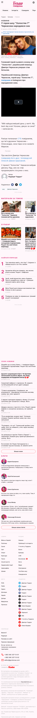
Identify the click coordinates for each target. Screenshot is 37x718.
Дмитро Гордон (27, 583)
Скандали (25, 10)
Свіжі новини (7, 361)
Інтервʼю (15, 10)
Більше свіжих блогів (18, 527)
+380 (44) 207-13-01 (11, 655)
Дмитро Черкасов (12, 189)
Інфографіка (5, 568)
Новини (5, 10)
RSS (23, 615)
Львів (3, 586)
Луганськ (4, 604)
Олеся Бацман (26, 606)
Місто (3, 579)
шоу (3, 189)
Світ (2, 549)
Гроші (3, 546)
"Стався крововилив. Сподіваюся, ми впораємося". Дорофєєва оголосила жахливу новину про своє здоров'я (17, 392)
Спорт (3, 552)
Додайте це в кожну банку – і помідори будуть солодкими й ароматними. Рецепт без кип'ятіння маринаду (11, 243)
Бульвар (10, 17)
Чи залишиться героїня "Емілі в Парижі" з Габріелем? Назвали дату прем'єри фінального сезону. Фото (17, 436)
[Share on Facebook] (12, 184)
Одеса (3, 589)
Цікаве (3, 571)
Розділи (21, 536)
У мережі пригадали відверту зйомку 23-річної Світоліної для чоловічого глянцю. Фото (17, 400)
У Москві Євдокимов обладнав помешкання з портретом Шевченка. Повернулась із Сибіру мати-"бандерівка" (17, 467)
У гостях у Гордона (24, 546)
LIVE (19, 555)
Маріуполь (4, 601)
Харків (3, 595)
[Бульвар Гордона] (18, 4)
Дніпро (3, 598)
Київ (2, 583)
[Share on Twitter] (16, 184)
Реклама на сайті (6, 639)
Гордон (3, 17)
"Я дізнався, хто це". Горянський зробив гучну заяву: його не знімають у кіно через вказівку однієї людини (17, 427)
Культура (4, 555)
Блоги (4, 456)
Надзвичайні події (7, 565)
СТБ (19, 139)
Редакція (4, 635)
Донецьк (4, 592)
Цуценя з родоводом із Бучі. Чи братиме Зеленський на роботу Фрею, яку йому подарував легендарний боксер (16, 375)
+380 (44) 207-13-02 (11, 657)
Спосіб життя (5, 562)
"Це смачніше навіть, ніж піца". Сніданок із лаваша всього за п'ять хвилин (20, 263)
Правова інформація (7, 642)
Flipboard (24, 612)
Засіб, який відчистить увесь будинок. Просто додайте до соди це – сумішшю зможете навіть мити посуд (19, 280)
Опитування (22, 568)
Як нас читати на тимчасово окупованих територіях (8, 647)
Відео (20, 565)
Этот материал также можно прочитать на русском (18, 32)
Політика (4, 543)
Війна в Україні (6, 540)
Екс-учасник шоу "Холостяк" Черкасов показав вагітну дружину (10, 215)
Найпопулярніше (9, 258)
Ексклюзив (21, 559)
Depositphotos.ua (26, 682)
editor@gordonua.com (12, 660)
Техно (3, 559)
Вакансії (4, 632)
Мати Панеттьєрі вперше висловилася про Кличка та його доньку (20, 289)
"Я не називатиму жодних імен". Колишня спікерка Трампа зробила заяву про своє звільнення (16, 418)
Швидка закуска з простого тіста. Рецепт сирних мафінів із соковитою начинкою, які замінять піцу (18, 408)
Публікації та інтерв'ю (25, 543)
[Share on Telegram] (20, 184)
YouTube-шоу (22, 571)
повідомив (6, 80)
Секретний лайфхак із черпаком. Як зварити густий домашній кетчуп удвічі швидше (16, 384)
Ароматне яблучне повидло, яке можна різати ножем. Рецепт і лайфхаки (19, 271)
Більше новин (18, 451)
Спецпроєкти (22, 574)
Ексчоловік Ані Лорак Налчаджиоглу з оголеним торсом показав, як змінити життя (17, 445)
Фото (20, 562)
